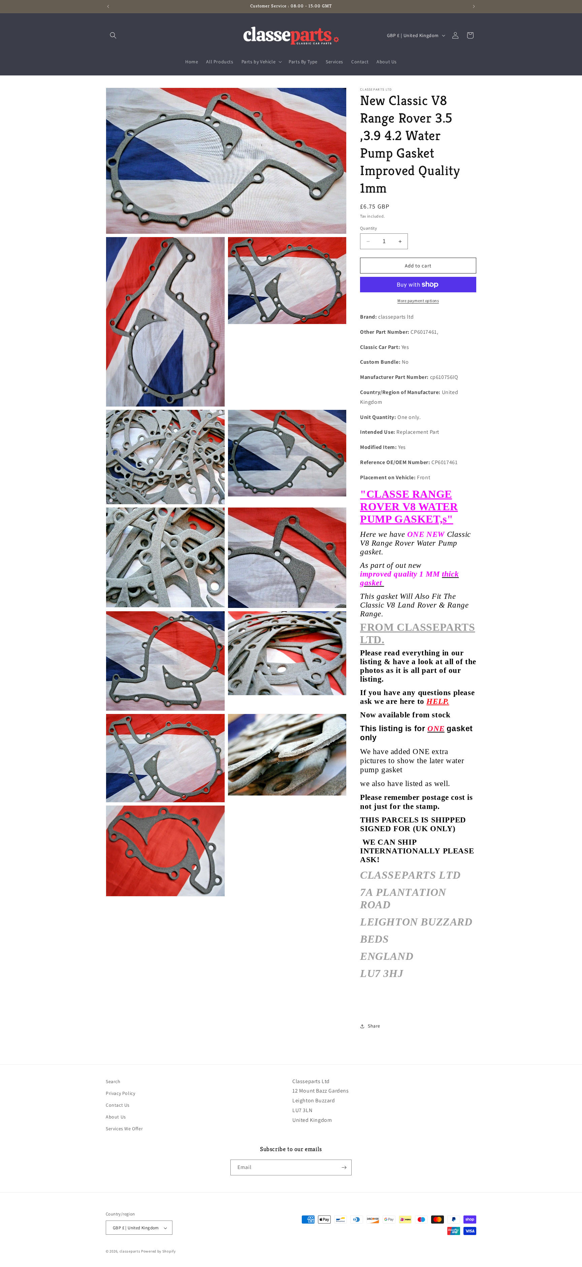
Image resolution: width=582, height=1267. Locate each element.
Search (113, 1081)
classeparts (130, 1251)
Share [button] (374, 1026)
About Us (116, 1117)
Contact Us (118, 1105)
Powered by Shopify (158, 1251)
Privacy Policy (120, 1093)
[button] (113, 35)
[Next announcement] (473, 6)
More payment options (418, 300)
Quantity (368, 228)
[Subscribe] (343, 1167)
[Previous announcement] (108, 6)
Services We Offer (124, 1129)
